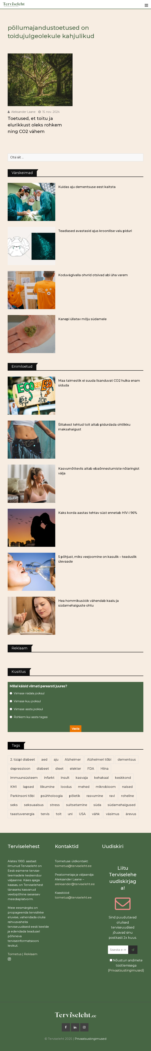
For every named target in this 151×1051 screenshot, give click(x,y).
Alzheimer (73, 759)
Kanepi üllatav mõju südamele (82, 319)
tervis (45, 814)
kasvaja (82, 778)
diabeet (43, 768)
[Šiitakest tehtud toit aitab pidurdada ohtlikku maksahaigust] (31, 440)
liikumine (47, 787)
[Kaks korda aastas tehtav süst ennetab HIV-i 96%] (31, 528)
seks (14, 805)
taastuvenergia (22, 814)
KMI (13, 787)
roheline (127, 796)
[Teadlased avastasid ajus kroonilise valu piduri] (31, 246)
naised (127, 787)
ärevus (131, 814)
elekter (75, 768)
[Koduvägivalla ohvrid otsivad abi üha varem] (31, 290)
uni (70, 814)
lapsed (28, 787)
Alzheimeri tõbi (99, 759)
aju (56, 759)
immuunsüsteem (24, 778)
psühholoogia (52, 796)
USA (82, 814)
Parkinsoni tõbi (22, 796)
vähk (96, 814)
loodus (66, 787)
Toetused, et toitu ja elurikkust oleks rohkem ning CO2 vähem (35, 125)
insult (65, 778)
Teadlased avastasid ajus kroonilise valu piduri (95, 231)
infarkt (49, 778)
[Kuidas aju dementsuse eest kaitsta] (31, 202)
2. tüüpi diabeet (22, 759)
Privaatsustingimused (126, 970)
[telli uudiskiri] (132, 949)
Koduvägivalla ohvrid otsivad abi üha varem (93, 275)
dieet (59, 768)
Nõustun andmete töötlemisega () (126, 965)
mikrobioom (106, 787)
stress (55, 805)
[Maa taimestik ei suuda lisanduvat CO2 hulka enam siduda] (31, 396)
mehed (83, 787)
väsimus (112, 814)
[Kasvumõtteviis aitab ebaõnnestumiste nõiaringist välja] (31, 484)
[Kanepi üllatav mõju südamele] (31, 334)
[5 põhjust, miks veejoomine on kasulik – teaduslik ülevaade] (31, 572)
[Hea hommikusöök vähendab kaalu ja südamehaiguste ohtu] (31, 616)
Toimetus (14, 954)
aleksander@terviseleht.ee (75, 884)
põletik (74, 796)
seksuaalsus (34, 805)
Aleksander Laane (23, 112)
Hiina (104, 768)
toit (59, 814)
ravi (112, 796)
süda (97, 805)
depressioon (20, 768)
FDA (90, 768)
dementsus (127, 759)
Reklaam (30, 954)
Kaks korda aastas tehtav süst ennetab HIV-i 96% (97, 513)
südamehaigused (121, 805)
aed (44, 759)
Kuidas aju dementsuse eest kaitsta (87, 187)
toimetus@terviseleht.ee (73, 866)
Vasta (75, 728)
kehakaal (101, 778)
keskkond (123, 778)
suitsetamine (76, 805)
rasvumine (95, 796)
